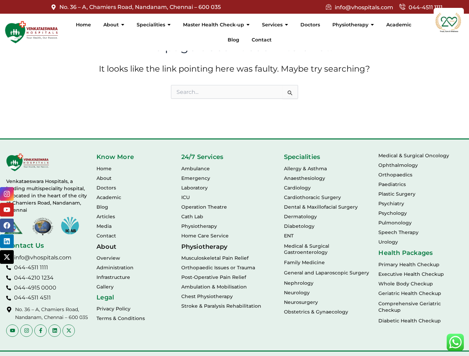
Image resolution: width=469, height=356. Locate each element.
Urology (388, 242)
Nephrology (298, 283)
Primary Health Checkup (408, 264)
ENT (289, 236)
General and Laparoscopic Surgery (326, 273)
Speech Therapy (398, 232)
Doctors (106, 188)
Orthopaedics (395, 175)
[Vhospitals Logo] (27, 162)
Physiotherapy (199, 226)
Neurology (297, 293)
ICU (185, 197)
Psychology (392, 213)
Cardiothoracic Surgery (312, 197)
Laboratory (194, 188)
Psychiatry (391, 203)
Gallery (105, 287)
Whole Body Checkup (405, 284)
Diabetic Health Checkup (409, 321)
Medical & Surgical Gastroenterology (306, 249)
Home (104, 168)
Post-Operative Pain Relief (213, 277)
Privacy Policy (113, 309)
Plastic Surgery (396, 194)
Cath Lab (192, 216)
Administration (115, 268)
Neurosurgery (301, 302)
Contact (106, 236)
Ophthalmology (398, 165)
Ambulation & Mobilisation (214, 287)
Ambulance (195, 168)
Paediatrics (392, 184)
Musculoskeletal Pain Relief (215, 258)
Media (104, 226)
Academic (108, 197)
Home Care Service (205, 236)
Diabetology (299, 226)
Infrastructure (113, 277)
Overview (108, 258)
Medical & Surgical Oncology (413, 155)
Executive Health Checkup (411, 274)
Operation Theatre (204, 207)
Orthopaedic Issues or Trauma (218, 268)
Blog (102, 207)
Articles (105, 216)
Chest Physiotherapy (207, 296)
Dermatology (300, 216)
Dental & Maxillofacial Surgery (321, 207)
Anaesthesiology (304, 178)
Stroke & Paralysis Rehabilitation (221, 306)
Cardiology (297, 188)
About (104, 178)
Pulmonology (395, 223)
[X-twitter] (7, 257)
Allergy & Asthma (305, 168)
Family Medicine (304, 262)
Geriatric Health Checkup (409, 293)
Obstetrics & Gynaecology (316, 312)
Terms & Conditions (120, 318)
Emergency (195, 178)
